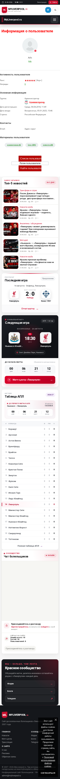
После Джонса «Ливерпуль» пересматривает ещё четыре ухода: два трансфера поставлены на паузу (37, 197)
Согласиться (48, 773)
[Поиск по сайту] (55, 10)
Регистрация (41, 2)
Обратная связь (9, 757)
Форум (34, 735)
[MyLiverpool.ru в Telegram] (48, 10)
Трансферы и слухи (28, 191)
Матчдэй (24, 240)
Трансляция (7, 742)
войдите (45, 627)
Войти (55, 2)
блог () (32, 145)
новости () (48, 145)
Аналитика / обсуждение (31, 224)
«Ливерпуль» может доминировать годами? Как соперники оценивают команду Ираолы (38, 229)
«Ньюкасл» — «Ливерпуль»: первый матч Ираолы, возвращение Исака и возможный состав (38, 245)
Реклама (6, 753)
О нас (4, 750)
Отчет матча (30, 309)
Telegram (35, 742)
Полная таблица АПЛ (30, 545)
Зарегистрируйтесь (19, 627)
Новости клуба (26, 207)
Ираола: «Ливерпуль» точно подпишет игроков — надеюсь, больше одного (35, 212)
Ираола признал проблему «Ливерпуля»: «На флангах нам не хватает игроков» (37, 262)
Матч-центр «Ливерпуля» (33, 379)
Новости (5, 735)
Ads (30, 61)
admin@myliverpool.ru (11, 776)
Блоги (33, 739)
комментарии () (14, 145)
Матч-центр (7, 739)
